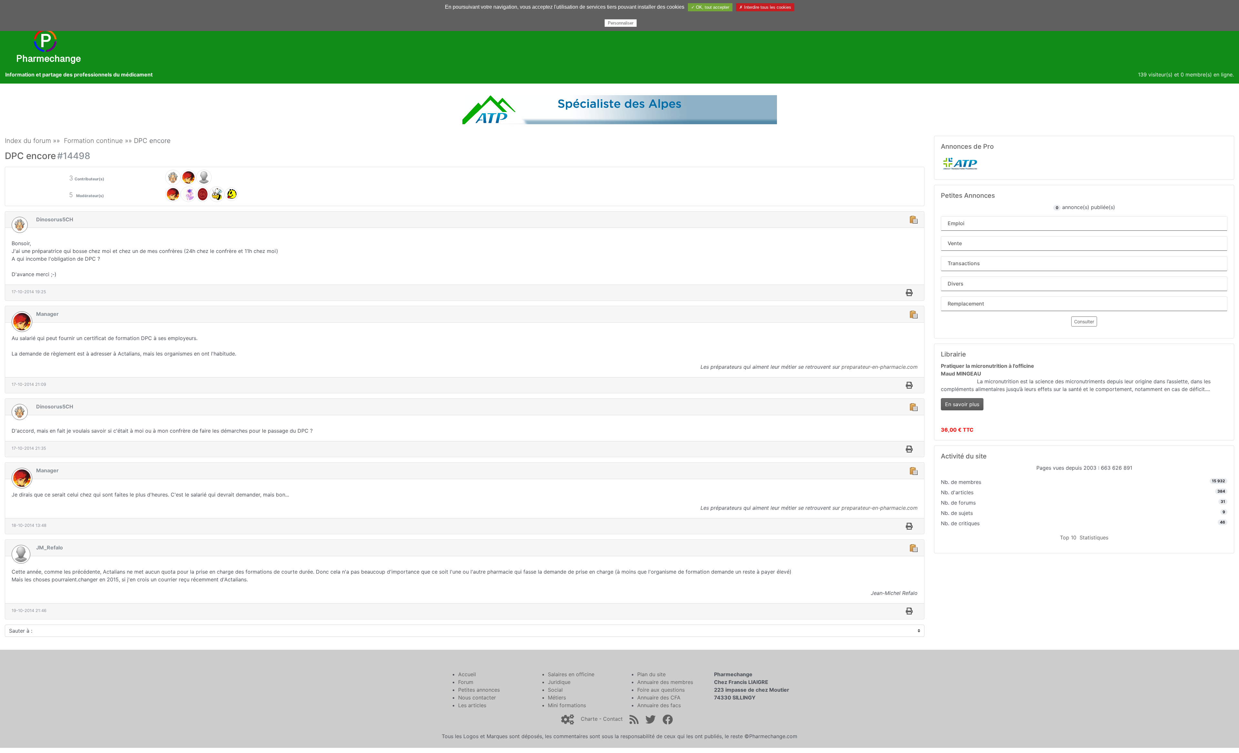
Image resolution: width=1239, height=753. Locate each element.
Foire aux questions (661, 690)
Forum (465, 682)
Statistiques (1094, 537)
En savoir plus (962, 404)
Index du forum (28, 141)
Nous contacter (477, 697)
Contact (613, 719)
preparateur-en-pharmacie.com (879, 367)
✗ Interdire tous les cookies (765, 7)
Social (555, 690)
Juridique (559, 682)
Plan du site (651, 674)
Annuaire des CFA (658, 697)
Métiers (557, 697)
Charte (589, 719)
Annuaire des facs (659, 705)
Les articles (472, 705)
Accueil (467, 674)
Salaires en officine (571, 674)
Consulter (1084, 321)
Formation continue (93, 141)
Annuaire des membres (665, 682)
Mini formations (567, 705)
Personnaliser (620, 23)
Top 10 (1068, 537)
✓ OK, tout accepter (710, 7)
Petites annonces (479, 690)
